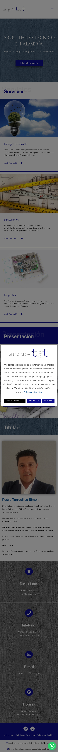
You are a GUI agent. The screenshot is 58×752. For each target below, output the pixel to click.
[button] (52, 746)
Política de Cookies (33, 392)
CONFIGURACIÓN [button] (15, 400)
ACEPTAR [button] (48, 400)
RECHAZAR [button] (34, 400)
